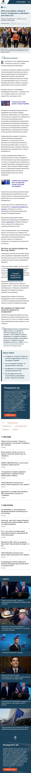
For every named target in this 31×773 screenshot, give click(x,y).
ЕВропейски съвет (7, 426)
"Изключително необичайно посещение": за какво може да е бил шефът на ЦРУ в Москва (16, 703)
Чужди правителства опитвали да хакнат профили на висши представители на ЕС (15, 728)
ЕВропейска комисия (13, 422)
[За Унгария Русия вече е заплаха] (15, 642)
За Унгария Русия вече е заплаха (12, 652)
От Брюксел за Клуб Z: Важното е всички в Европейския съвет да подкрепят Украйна (16, 358)
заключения (10, 222)
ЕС (3, 422)
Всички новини (21, 2)
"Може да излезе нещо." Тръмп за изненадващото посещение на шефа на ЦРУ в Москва (16, 602)
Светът (4, 7)
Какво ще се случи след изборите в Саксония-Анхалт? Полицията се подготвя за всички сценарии (15, 628)
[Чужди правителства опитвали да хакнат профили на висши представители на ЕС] (15, 717)
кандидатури (6, 429)
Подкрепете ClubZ (10, 769)
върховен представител (21, 426)
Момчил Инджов (5, 23)
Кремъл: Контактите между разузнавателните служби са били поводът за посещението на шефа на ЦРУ (16, 677)
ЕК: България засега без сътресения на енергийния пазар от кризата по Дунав (15, 376)
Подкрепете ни (10, 415)
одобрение (15, 429)
